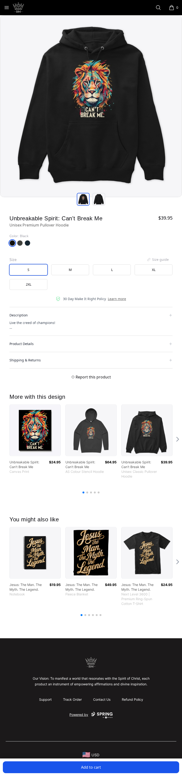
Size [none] (13, 259)
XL (153, 269)
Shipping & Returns (25, 360)
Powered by (78, 715)
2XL (28, 284)
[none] (157, 259)
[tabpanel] (91, 106)
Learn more (117, 299)
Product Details (21, 343)
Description (18, 315)
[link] (35, 430)
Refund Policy (132, 699)
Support (45, 699)
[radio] (28, 269)
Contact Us (101, 699)
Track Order (72, 699)
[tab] (83, 199)
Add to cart (91, 767)
